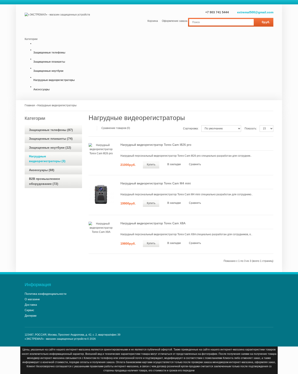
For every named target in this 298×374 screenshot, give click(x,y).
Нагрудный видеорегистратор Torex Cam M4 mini (155, 183)
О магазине (32, 299)
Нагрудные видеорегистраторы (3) (47, 158)
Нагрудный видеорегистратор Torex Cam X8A (152, 223)
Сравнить (195, 164)
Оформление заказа (174, 20)
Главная (30, 105)
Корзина (152, 20)
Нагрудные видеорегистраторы (57, 105)
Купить (151, 164)
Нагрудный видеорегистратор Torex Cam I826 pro (155, 144)
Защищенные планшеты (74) (51, 138)
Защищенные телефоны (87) (51, 130)
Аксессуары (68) (41, 170)
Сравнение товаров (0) (115, 128)
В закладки (174, 164)
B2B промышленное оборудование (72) (44, 181)
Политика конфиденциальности (45, 293)
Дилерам (30, 315)
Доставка (31, 304)
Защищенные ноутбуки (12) (50, 147)
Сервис (29, 310)
